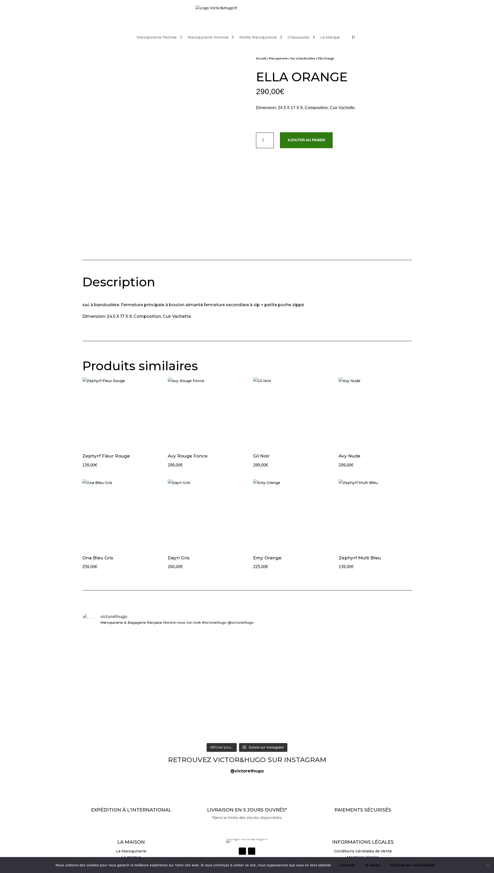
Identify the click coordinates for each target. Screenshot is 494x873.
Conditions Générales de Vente (363, 851)
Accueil (261, 58)
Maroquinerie (278, 58)
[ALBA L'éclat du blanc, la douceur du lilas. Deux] (136, 638)
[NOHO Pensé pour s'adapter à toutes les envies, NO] (358, 729)
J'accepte (346, 865)
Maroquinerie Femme (157, 37)
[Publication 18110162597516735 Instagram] (247, 723)
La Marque (330, 37)
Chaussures (299, 37)
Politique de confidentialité (412, 865)
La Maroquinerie (131, 851)
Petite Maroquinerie (258, 37)
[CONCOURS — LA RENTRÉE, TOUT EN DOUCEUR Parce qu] (247, 675)
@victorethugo (247, 771)
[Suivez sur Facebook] (251, 851)
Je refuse (373, 865)
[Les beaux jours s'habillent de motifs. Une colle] (358, 641)
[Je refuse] (487, 865)
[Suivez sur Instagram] (242, 851)
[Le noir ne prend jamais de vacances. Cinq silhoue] (136, 729)
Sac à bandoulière (302, 58)
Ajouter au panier (306, 140)
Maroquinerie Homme (208, 37)
